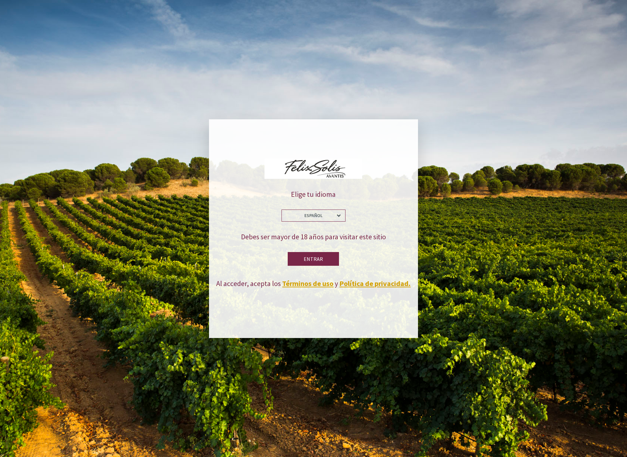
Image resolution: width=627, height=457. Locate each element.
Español (313, 215)
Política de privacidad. (374, 283)
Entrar (313, 259)
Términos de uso (307, 283)
